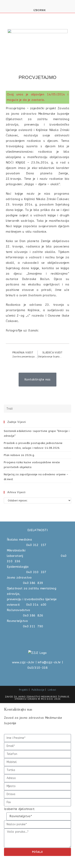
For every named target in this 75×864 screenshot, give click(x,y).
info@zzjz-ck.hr (49, 662)
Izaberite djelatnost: (19, 809)
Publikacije (38, 689)
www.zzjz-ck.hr (23, 662)
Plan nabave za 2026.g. (19, 455)
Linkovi (52, 689)
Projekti (23, 689)
